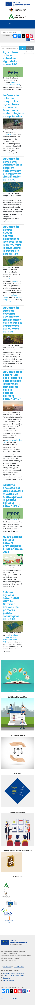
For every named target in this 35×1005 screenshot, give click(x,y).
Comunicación (8, 134)
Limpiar (30, 48)
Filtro (23, 48)
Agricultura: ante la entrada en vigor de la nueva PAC (11, 58)
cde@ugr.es (7, 967)
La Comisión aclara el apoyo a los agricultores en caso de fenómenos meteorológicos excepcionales (13, 106)
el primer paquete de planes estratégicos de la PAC (10, 638)
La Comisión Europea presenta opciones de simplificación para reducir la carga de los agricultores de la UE (12, 319)
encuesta (13, 520)
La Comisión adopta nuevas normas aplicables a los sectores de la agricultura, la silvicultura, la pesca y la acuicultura (12, 240)
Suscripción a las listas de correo (13, 973)
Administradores (8, 980)
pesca (15, 281)
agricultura (9, 279)
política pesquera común (12, 298)
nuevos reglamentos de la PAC (11, 83)
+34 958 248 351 (19, 967)
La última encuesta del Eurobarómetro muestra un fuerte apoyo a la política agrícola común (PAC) (13, 495)
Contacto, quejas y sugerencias (13, 976)
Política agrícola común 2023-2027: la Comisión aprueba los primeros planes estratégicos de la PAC (11, 605)
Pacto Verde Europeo (13, 302)
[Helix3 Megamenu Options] (9, 24)
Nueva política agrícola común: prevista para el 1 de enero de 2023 (13, 544)
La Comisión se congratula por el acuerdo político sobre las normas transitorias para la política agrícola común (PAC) (12, 385)
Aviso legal (6, 978)
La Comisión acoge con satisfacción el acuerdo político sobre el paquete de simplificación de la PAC (12, 169)
